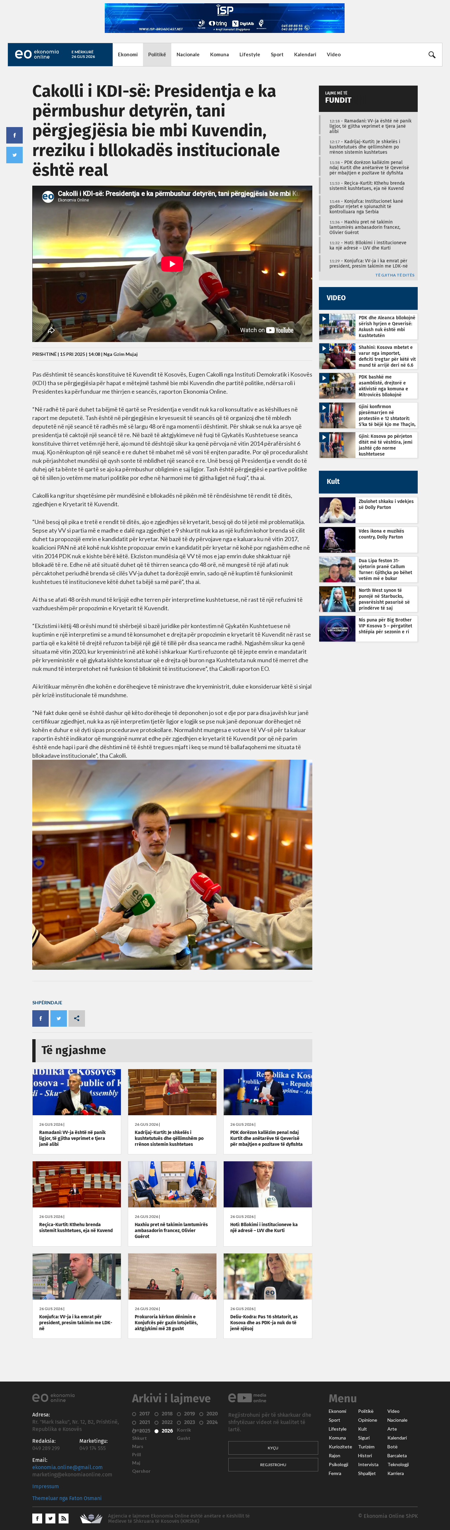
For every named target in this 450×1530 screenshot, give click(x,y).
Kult (362, 1429)
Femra (335, 1473)
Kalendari (305, 54)
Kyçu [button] (273, 1447)
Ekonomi (128, 54)
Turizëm (366, 1446)
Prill (136, 1454)
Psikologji (338, 1464)
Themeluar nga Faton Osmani (67, 1498)
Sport (277, 54)
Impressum (45, 1486)
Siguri (364, 1438)
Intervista (368, 1464)
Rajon (334, 1455)
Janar (138, 1430)
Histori (365, 1455)
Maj (136, 1463)
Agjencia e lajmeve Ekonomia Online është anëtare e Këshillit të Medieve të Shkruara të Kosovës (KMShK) (179, 1519)
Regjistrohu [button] (273, 1464)
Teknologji (398, 1464)
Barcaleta (397, 1455)
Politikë (157, 54)
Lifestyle (249, 54)
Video (334, 54)
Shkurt (139, 1438)
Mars (137, 1446)
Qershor (141, 1471)
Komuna (219, 54)
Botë (392, 1446)
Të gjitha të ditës (394, 275)
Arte (392, 1429)
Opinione (367, 1420)
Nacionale (188, 54)
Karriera (395, 1473)
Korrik (184, 1430)
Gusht (183, 1438)
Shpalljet (367, 1473)
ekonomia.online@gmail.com (67, 1467)
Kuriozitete (340, 1446)
